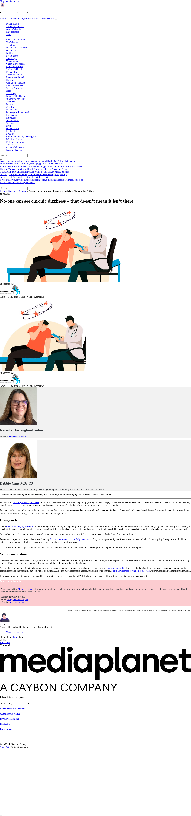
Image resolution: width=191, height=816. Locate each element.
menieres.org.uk (16, 602)
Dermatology (12, 72)
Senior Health (12, 120)
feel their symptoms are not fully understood (70, 539)
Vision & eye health (15, 64)
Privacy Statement (14, 150)
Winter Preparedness (15, 39)
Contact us (11, 144)
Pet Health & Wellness (16, 47)
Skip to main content (9, 1)
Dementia (10, 104)
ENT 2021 (5, 642)
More (8, 34)
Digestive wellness (15, 142)
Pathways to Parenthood (17, 112)
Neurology (11, 93)
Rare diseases (12, 32)
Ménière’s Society (17, 436)
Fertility (9, 53)
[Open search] (1, 159)
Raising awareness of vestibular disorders (130, 571)
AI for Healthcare (14, 66)
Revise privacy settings (19, 747)
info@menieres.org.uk (17, 599)
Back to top (6, 729)
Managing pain (13, 61)
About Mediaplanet (15, 147)
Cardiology (11, 58)
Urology (10, 134)
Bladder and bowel (15, 77)
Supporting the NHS (15, 99)
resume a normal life (115, 568)
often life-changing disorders (19, 526)
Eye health (11, 131)
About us (10, 45)
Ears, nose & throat (17, 191)
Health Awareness (27, 18)
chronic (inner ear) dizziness (26, 502)
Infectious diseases (14, 139)
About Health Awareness (12, 708)
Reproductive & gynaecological (21, 136)
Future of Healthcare (15, 96)
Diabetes (10, 80)
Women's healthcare (15, 29)
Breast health (12, 55)
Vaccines (10, 123)
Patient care (11, 109)
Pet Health (11, 50)
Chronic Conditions (15, 26)
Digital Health (12, 23)
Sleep (8, 90)
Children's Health (14, 69)
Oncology (10, 107)
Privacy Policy (5, 747)
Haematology (12, 115)
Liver (8, 126)
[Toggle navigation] (56, 19)
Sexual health (12, 128)
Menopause (11, 101)
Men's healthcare (14, 42)
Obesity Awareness (15, 88)
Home (3, 191)
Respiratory (11, 117)
